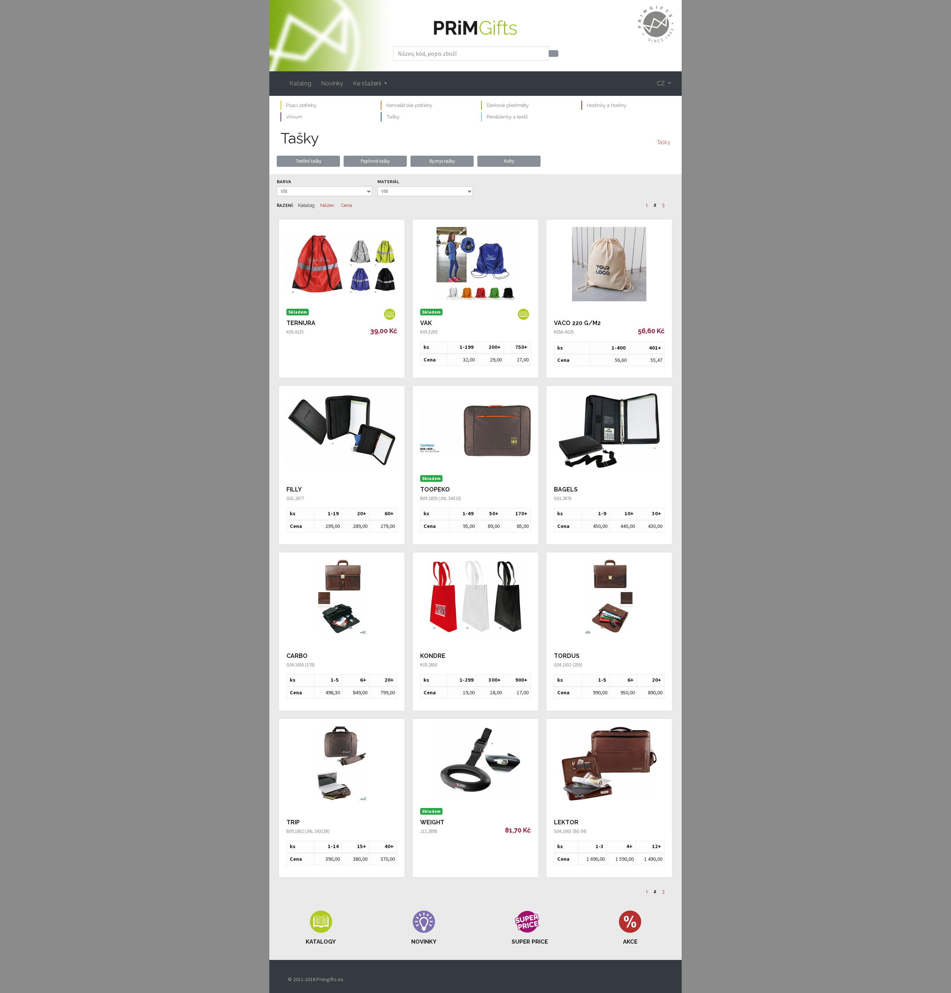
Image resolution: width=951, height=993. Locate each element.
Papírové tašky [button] (375, 161)
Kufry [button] (509, 161)
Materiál (388, 181)
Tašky (392, 117)
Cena (346, 205)
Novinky (332, 83)
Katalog (300, 83)
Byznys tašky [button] (442, 161)
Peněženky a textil (507, 117)
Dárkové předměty (508, 105)
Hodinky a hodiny (606, 105)
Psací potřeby (301, 105)
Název (327, 205)
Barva (284, 181)
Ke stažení (368, 83)
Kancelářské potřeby (409, 105)
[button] (321, 928)
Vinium (294, 117)
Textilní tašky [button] (308, 161)
